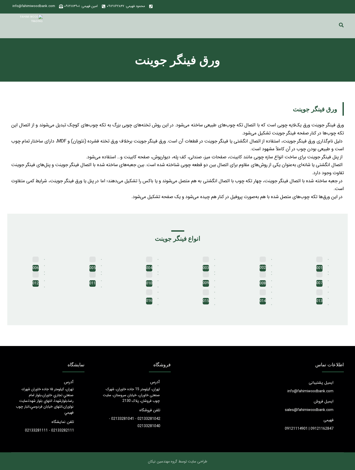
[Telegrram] (330, 7)
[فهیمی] (26, 26)
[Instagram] (338, 7)
